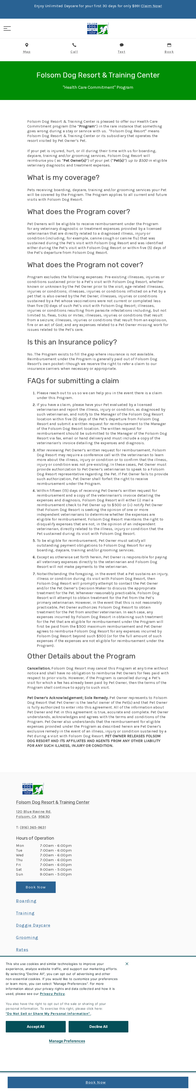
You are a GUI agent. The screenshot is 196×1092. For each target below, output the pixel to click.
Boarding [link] (26, 901)
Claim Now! (151, 6)
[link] (98, 28)
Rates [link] (22, 950)
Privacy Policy (52, 994)
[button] (7, 28)
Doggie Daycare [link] (33, 925)
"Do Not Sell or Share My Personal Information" (48, 1013)
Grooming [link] (27, 937)
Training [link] (25, 913)
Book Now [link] (96, 1082)
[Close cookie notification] (127, 964)
